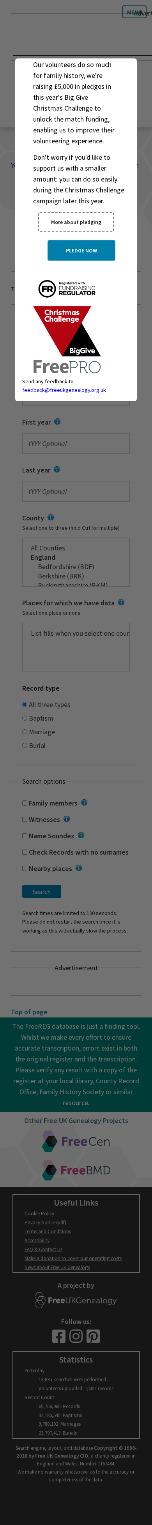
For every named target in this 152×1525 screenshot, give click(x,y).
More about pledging (76, 222)
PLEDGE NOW (81, 250)
